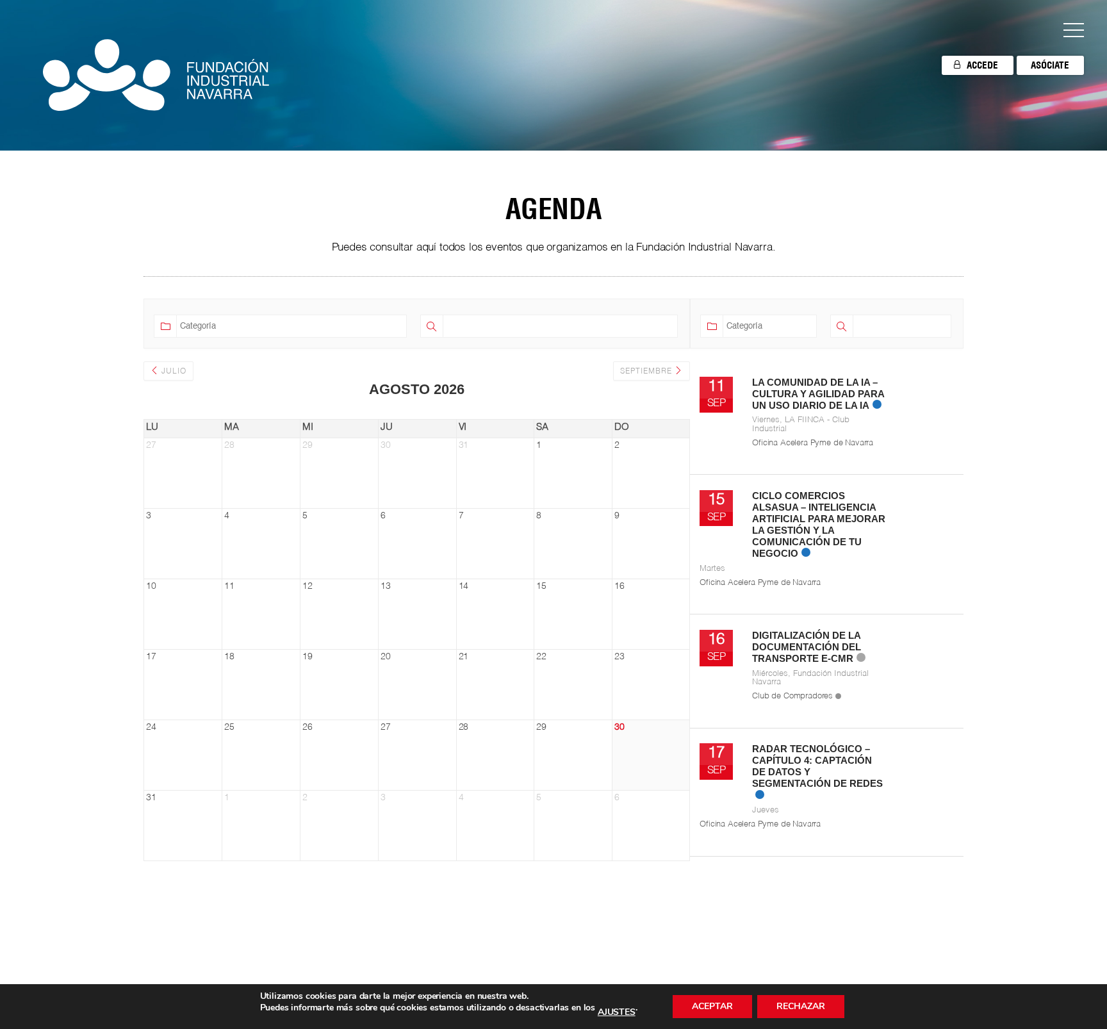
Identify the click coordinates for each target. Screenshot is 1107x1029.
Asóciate (1050, 65)
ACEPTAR (712, 1006)
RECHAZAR (800, 1006)
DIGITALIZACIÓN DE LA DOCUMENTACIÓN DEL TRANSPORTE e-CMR (806, 647)
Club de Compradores (792, 696)
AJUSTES (617, 1012)
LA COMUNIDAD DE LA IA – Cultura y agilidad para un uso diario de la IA (818, 394)
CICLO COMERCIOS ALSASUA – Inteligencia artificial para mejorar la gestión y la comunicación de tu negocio (818, 524)
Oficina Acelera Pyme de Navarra (812, 443)
